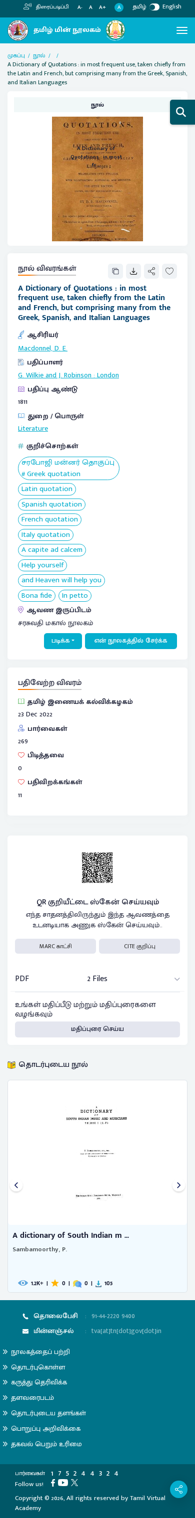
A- (80, 7)
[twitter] (76, 1482)
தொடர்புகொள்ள (38, 1367)
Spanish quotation (52, 504)
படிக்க (61, 640)
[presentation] (16, 1186)
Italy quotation (46, 535)
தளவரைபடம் (32, 1397)
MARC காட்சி (56, 946)
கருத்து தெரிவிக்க (39, 1382)
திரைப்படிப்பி (51, 6)
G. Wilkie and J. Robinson (55, 375)
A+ (102, 7)
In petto (75, 596)
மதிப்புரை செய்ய (97, 1028)
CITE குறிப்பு (140, 946)
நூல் (39, 55)
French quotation (50, 519)
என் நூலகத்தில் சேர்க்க (131, 640)
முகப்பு (16, 55)
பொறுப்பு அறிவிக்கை (45, 1428)
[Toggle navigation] (182, 30)
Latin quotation (47, 489)
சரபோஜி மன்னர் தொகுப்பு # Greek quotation (68, 468)
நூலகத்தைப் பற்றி (40, 1352)
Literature (33, 429)
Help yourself (43, 565)
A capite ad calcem (52, 550)
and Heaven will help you (62, 580)
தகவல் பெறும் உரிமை (46, 1444)
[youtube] (64, 1482)
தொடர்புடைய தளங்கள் (48, 1413)
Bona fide (37, 596)
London (108, 375)
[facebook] (54, 1482)
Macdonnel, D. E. (43, 348)
